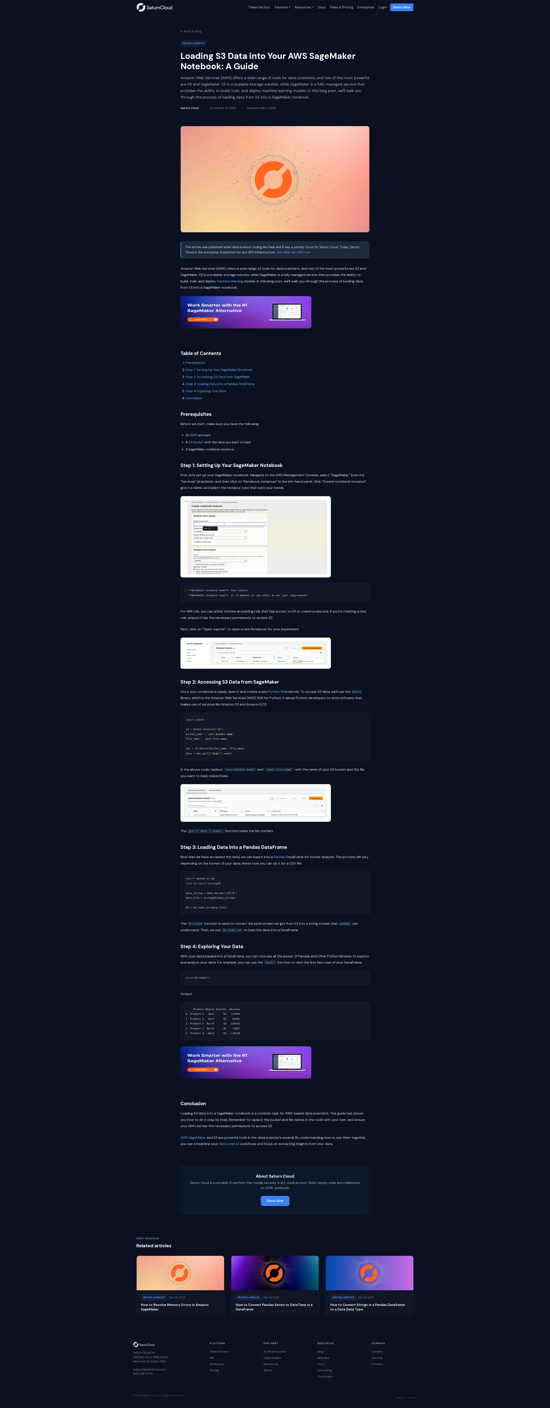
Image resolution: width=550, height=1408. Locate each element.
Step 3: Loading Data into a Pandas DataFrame (220, 384)
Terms (400, 1397)
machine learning (230, 281)
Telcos (268, 1370)
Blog (320, 1351)
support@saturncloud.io (149, 1369)
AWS (193, 435)
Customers (325, 1376)
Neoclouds (271, 1364)
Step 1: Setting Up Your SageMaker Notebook (219, 370)
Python (274, 691)
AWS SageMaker (193, 1137)
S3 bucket (196, 442)
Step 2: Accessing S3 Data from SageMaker (218, 377)
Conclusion (194, 398)
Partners (281, 7)
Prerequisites (195, 363)
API (212, 1358)
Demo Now (402, 7)
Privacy (412, 1397)
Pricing (214, 1370)
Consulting (325, 1370)
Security (377, 1358)
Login (382, 7)
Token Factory (259, 7)
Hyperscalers (273, 1358)
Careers (376, 1351)
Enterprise (366, 7)
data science (229, 1144)
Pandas (279, 857)
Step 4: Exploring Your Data (206, 391)
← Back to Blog (190, 31)
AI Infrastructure (275, 1351)
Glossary (323, 1358)
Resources (303, 7)
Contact (377, 1364)
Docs (322, 7)
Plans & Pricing (341, 7)
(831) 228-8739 (143, 1374)
